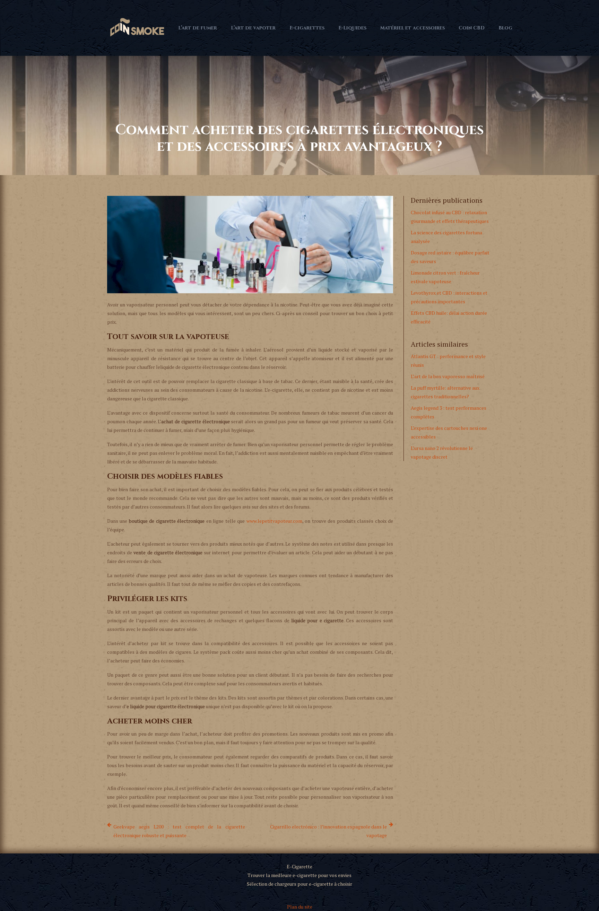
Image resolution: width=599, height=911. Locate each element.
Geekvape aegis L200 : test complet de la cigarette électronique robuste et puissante (179, 831)
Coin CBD (472, 28)
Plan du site (299, 906)
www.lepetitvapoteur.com (274, 521)
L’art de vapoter (253, 28)
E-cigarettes (306, 28)
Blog (505, 28)
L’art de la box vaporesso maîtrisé (448, 376)
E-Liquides (352, 28)
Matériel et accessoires (412, 28)
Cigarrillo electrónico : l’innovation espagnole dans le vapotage (328, 831)
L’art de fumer (197, 28)
